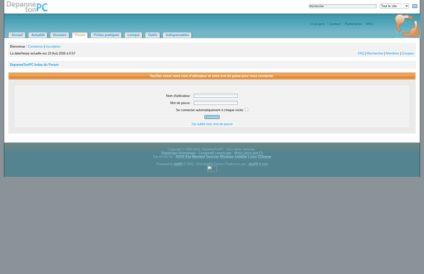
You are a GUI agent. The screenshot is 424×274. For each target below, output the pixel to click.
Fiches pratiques (106, 35)
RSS (369, 24)
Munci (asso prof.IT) (248, 153)
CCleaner (264, 156)
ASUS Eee (183, 156)
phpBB (178, 164)
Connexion (35, 46)
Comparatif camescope (215, 153)
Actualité (38, 35)
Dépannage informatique (178, 153)
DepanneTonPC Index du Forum (34, 64)
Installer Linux (246, 156)
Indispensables (177, 35)
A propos (318, 24)
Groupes (408, 53)
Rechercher (375, 53)
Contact (335, 24)
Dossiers (59, 35)
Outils (152, 35)
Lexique (134, 35)
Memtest (198, 156)
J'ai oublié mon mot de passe (212, 124)
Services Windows (220, 156)
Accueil (17, 35)
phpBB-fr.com (258, 164)
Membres (392, 53)
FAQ (361, 53)
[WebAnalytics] (212, 171)
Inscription (53, 46)
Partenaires (353, 24)
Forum (80, 35)
